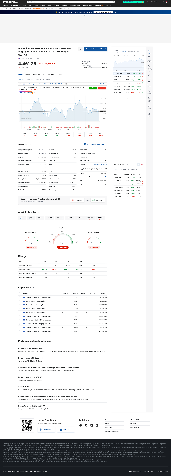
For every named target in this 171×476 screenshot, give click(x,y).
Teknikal (51, 74)
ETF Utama (13, 8)
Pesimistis (79, 200)
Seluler (107, 423)
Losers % (134, 169)
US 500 (116, 83)
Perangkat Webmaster (112, 431)
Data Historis (40, 79)
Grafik (27, 74)
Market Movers (119, 164)
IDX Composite (118, 73)
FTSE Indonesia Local (120, 80)
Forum (59, 74)
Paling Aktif (117, 169)
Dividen (48, 79)
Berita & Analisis (39, 74)
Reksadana (28, 8)
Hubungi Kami (134, 427)
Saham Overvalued (64, 8)
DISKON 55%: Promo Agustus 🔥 (133, 2)
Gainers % (126, 169)
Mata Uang (116, 51)
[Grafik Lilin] (20, 84)
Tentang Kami (134, 419)
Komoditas (131, 51)
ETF (6, 8)
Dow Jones (117, 86)
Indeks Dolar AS (118, 92)
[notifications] (163, 2)
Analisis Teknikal (27, 212)
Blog (106, 419)
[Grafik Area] (24, 84)
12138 (105, 177)
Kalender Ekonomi (75, 5)
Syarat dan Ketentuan (135, 471)
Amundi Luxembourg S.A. (100, 164)
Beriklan (133, 423)
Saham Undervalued (51, 8)
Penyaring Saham (88, 5)
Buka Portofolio (110, 427)
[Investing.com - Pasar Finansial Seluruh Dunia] (11, 2)
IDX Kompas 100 (118, 76)
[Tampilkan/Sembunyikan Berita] (66, 84)
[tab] (22, 218)
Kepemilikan (30, 79)
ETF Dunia (20, 8)
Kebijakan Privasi (149, 471)
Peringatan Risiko (163, 471)
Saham (139, 51)
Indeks (124, 51)
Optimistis (99, 200)
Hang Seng (117, 89)
